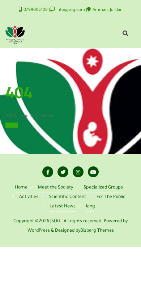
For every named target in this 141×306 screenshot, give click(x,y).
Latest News (63, 206)
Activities (28, 197)
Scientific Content (67, 197)
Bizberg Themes (97, 230)
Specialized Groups (103, 187)
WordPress (38, 230)
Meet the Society (55, 187)
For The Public (111, 197)
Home (11, 125)
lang (90, 206)
